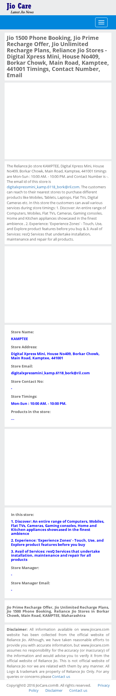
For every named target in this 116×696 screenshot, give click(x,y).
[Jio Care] (39, 7)
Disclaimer (54, 690)
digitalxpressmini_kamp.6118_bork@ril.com (43, 186)
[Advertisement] (49, 120)
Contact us (61, 676)
